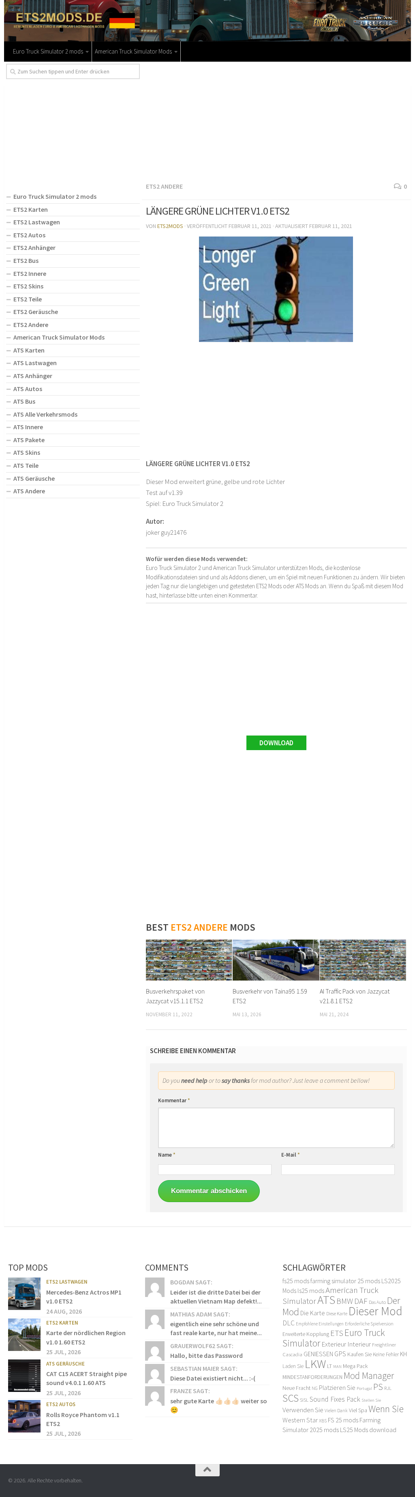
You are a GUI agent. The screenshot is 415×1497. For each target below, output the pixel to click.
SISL (304, 1399)
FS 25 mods (343, 1420)
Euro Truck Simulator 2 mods (48, 51)
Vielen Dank (336, 1410)
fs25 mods (295, 1281)
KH (403, 1354)
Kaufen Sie (359, 1354)
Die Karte (312, 1313)
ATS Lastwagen (35, 363)
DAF (361, 1301)
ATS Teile (26, 465)
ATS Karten (29, 350)
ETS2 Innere (29, 273)
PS (378, 1386)
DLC (288, 1322)
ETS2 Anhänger (34, 247)
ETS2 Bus (26, 260)
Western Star (300, 1420)
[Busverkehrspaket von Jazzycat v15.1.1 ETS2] (189, 960)
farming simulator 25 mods (345, 1281)
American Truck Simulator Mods (133, 51)
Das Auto (377, 1302)
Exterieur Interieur (346, 1344)
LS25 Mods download (368, 1430)
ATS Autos (27, 389)
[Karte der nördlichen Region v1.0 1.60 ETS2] (24, 1334)
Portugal (364, 1388)
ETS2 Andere (164, 186)
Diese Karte (336, 1313)
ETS (336, 1333)
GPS (340, 1353)
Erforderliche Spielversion (369, 1324)
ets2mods (170, 226)
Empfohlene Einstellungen (320, 1324)
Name (166, 1154)
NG (315, 1388)
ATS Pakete (29, 440)
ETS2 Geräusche (35, 312)
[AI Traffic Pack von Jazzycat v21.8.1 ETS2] (363, 960)
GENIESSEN (318, 1354)
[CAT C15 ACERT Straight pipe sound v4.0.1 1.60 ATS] (24, 1375)
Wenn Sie (386, 1409)
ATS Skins (26, 452)
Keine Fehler (386, 1354)
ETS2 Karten (30, 209)
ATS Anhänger (32, 376)
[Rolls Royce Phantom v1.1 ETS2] (24, 1416)
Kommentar (174, 1100)
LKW (315, 1363)
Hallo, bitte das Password (206, 1355)
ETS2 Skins (28, 286)
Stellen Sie (371, 1400)
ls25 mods (310, 1290)
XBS (323, 1420)
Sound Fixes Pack (335, 1399)
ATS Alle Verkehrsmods (45, 414)
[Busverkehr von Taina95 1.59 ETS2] (276, 960)
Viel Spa (358, 1410)
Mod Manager (369, 1375)
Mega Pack (355, 1366)
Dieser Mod (375, 1310)
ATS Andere (29, 491)
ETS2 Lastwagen (36, 222)
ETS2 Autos (29, 235)
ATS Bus (24, 401)
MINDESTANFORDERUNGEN (312, 1377)
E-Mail (290, 1154)
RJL (387, 1388)
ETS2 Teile (27, 299)
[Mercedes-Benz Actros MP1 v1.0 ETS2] (24, 1294)
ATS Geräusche (34, 478)
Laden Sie (293, 1366)
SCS (290, 1398)
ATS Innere (28, 427)
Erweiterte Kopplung (305, 1334)
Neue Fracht (296, 1388)
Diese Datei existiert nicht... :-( (212, 1378)
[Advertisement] (276, 120)
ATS (326, 1299)
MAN (337, 1366)
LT (329, 1366)
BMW (344, 1301)
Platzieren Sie (337, 1387)
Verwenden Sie (302, 1409)
